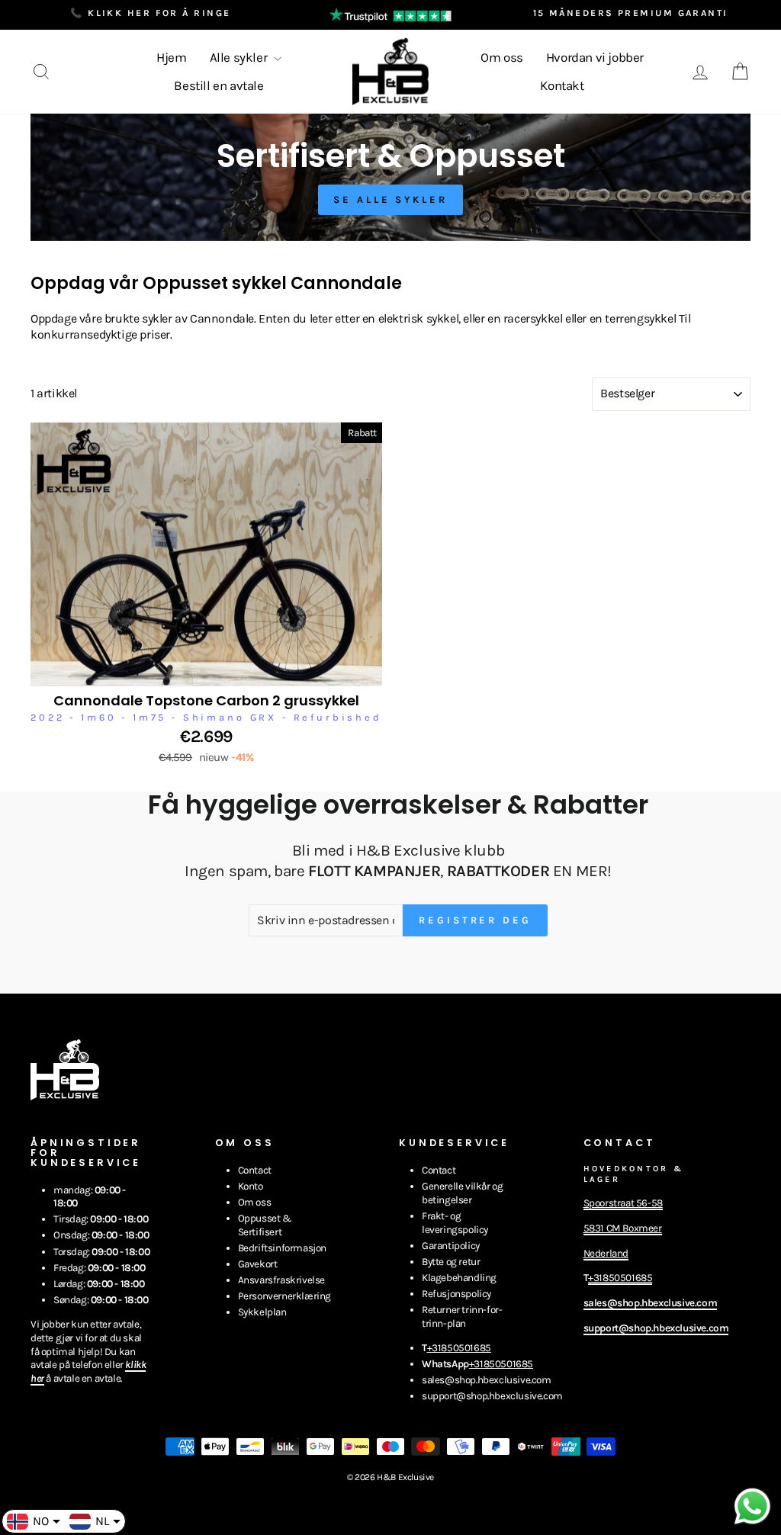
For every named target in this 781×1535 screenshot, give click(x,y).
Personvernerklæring (284, 1296)
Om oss (501, 57)
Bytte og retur (451, 1261)
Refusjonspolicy (456, 1293)
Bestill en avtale (218, 85)
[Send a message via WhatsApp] (752, 1506)
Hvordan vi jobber (595, 57)
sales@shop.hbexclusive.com (486, 1380)
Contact (255, 1170)
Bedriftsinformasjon (282, 1248)
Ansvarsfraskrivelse (281, 1280)
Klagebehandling (459, 1277)
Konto (250, 1186)
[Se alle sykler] (390, 177)
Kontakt (561, 85)
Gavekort (258, 1264)
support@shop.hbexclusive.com (492, 1396)
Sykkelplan (262, 1312)
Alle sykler (240, 57)
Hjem (171, 57)
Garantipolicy (451, 1245)
